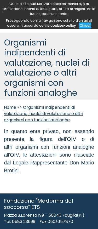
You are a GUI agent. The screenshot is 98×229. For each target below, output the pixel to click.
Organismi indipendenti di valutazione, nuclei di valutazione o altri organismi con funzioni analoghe (43, 113)
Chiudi (85, 25)
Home (10, 107)
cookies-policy (63, 25)
